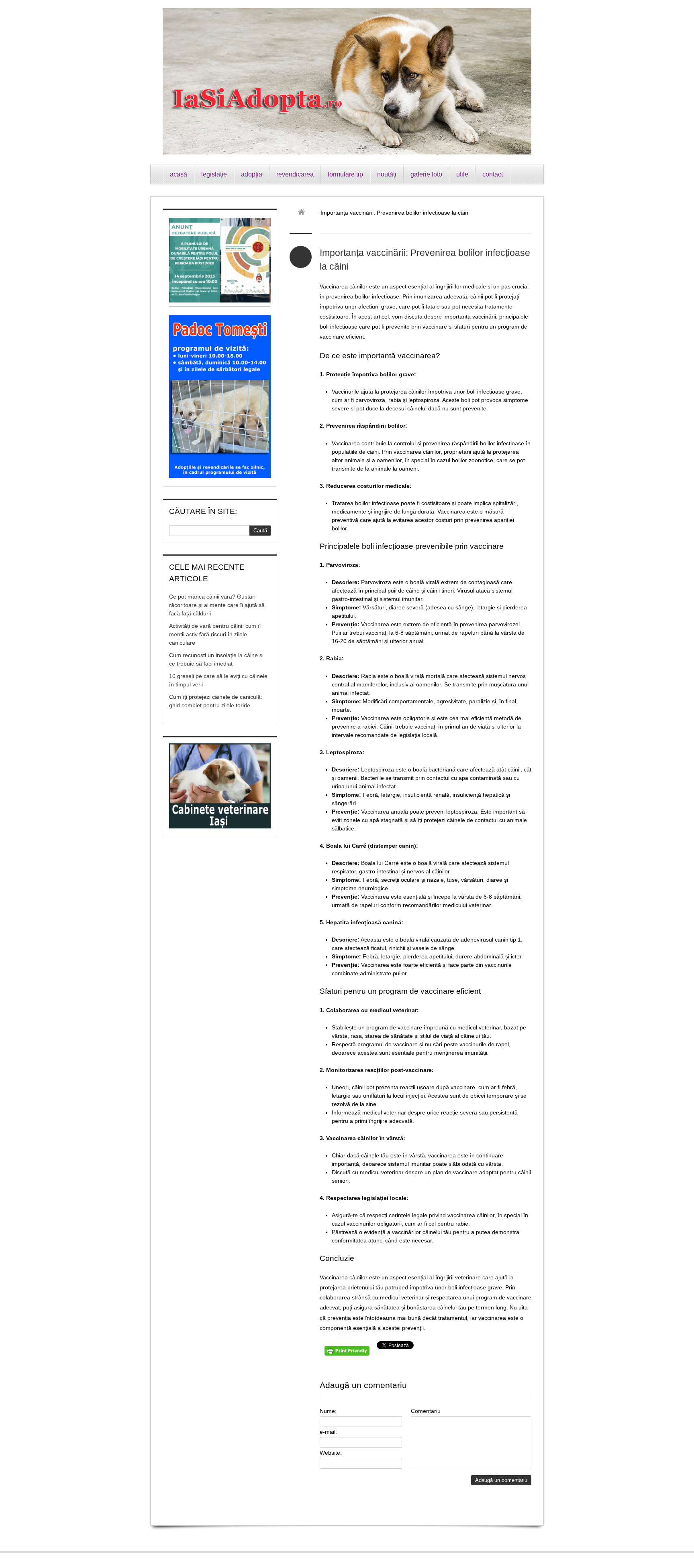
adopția (251, 174)
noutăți (386, 174)
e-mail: (328, 1432)
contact (492, 174)
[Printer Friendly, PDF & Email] (348, 1353)
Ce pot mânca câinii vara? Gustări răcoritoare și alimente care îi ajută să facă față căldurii (217, 605)
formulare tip (345, 174)
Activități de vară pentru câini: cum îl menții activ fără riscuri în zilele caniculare (215, 634)
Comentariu (426, 1411)
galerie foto (426, 174)
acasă (178, 174)
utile (462, 174)
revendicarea (295, 174)
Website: (331, 1452)
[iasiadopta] (304, 212)
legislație (214, 174)
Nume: (328, 1411)
